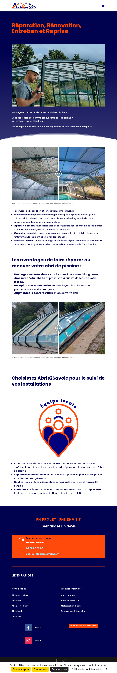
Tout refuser (40, 669)
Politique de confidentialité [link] (86, 669)
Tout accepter (21, 669)
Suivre (38, 627)
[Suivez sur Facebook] (28, 627)
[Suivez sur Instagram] (28, 640)
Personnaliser (59, 669)
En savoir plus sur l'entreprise (83, 626)
